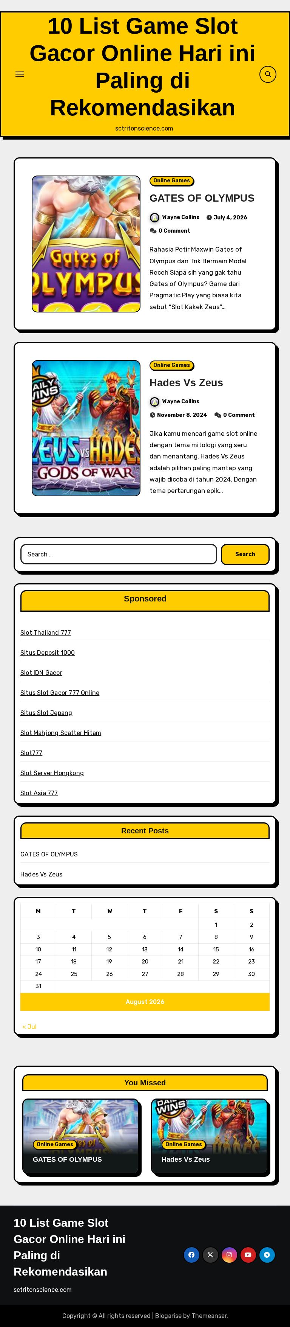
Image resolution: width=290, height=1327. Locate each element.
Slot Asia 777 (39, 793)
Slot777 (31, 753)
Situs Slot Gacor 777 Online (59, 692)
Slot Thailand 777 (45, 632)
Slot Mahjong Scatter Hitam (60, 733)
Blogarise (168, 1315)
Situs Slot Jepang (46, 712)
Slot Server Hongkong (52, 773)
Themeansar (209, 1315)
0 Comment (174, 231)
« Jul (29, 1026)
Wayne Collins (180, 217)
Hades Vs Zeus (186, 382)
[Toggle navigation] (20, 74)
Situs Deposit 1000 (47, 652)
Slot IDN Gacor (41, 672)
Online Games (171, 180)
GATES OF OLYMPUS (202, 198)
